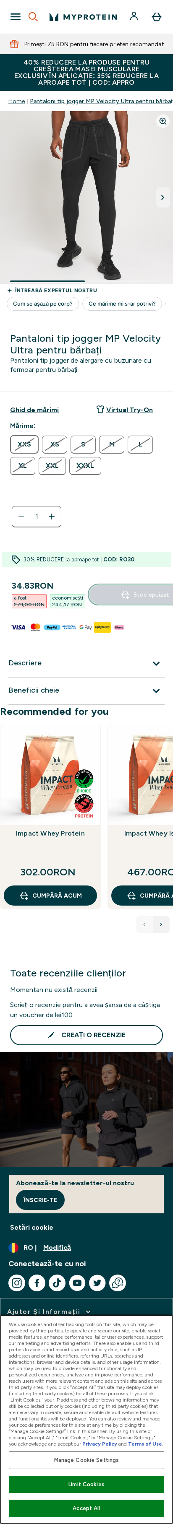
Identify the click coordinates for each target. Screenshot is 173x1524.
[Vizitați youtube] (77, 1283)
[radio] (24, 444)
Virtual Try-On (129, 409)
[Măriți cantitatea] (51, 516)
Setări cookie (31, 1227)
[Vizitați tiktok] (57, 1283)
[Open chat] (117, 1283)
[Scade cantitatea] (21, 516)
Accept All (86, 1508)
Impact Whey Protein (50, 833)
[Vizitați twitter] (97, 1283)
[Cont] (134, 17)
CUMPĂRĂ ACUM (57, 895)
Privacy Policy (99, 1444)
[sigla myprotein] (83, 17)
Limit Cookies (86, 1484)
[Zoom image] (163, 121)
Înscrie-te (40, 1200)
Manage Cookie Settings (86, 1460)
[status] (36, 516)
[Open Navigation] (15, 17)
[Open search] (33, 17)
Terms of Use (145, 1444)
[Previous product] (144, 924)
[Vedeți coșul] (156, 17)
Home (16, 101)
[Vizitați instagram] (16, 1283)
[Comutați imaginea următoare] (163, 197)
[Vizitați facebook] (37, 1283)
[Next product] (161, 924)
